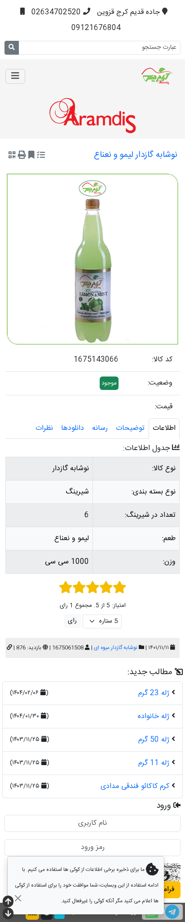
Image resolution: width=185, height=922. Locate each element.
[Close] (17, 898)
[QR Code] (12, 156)
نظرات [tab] (44, 428)
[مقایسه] (41, 156)
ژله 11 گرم (153, 763)
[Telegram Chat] (172, 912)
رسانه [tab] (100, 428)
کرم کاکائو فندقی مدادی (135, 786)
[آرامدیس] (135, 76)
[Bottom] (8, 915)
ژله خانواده (153, 716)
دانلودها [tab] (72, 428)
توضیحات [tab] (130, 428)
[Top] (8, 902)
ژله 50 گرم (153, 740)
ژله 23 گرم (153, 693)
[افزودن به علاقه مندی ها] (31, 156)
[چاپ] (22, 156)
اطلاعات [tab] (164, 428)
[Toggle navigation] (15, 76)
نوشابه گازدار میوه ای (115, 647)
